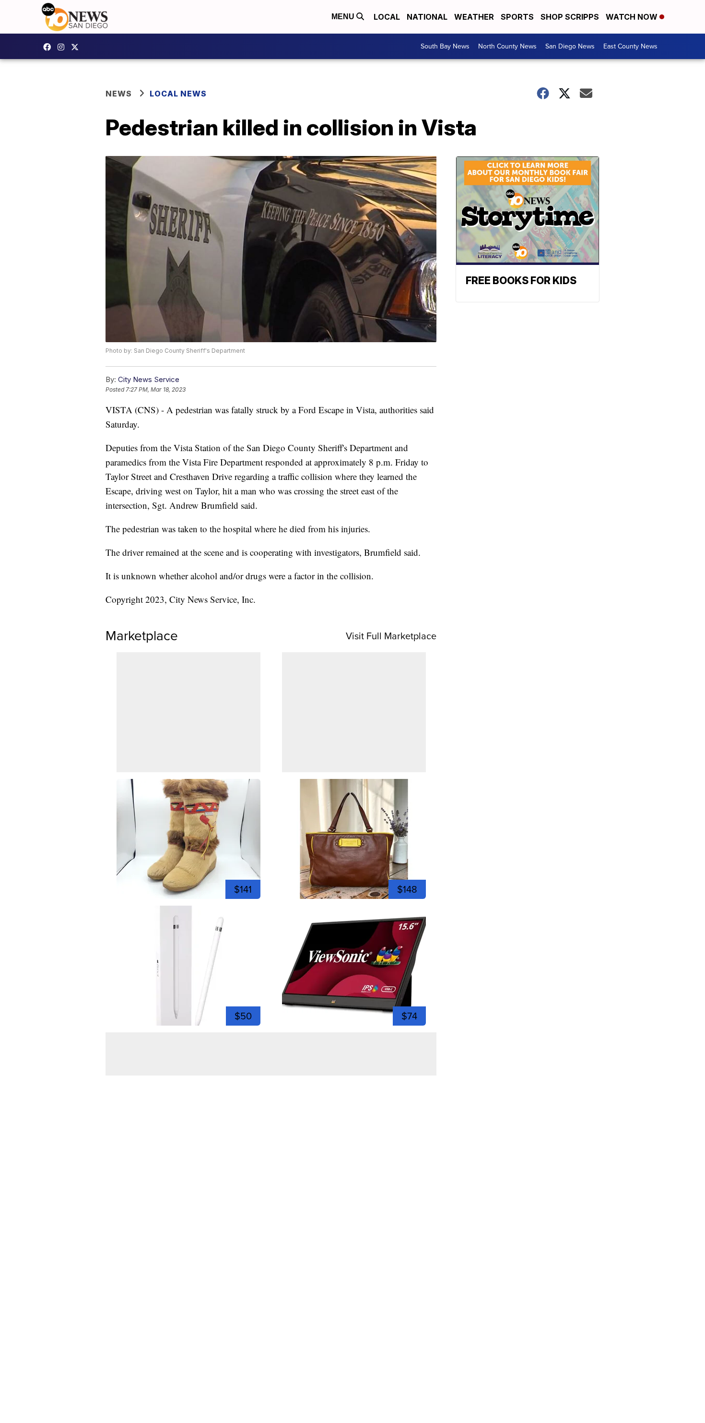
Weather (474, 17)
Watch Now (632, 17)
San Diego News (570, 46)
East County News (630, 46)
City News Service (148, 379)
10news (77, 47)
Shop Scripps (569, 17)
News (119, 93)
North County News (507, 46)
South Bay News (445, 46)
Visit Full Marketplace (391, 636)
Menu (343, 16)
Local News (178, 93)
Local (387, 17)
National (427, 17)
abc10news (49, 47)
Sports (517, 17)
